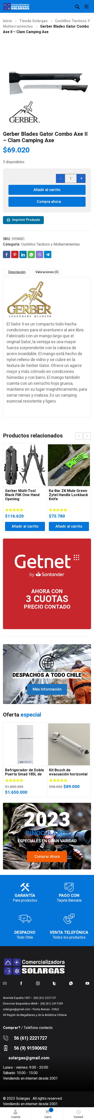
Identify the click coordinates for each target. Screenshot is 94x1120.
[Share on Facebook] (6, 254)
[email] (4, 983)
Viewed (78, 1117)
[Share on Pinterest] (14, 254)
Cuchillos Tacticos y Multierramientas (50, 244)
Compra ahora (49, 201)
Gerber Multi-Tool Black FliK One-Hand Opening (22, 495)
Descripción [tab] (17, 272)
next (87, 436)
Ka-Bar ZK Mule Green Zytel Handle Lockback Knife (68, 495)
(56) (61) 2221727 (44, 998)
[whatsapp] (71, 983)
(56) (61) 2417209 (51, 1004)
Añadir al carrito (47, 190)
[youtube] (87, 983)
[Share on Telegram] (47, 254)
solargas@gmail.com (16, 1009)
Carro (48, 1113)
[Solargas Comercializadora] (16, 6)
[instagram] (38, 983)
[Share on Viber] (39, 254)
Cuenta (15, 1117)
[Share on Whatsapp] (31, 254)
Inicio (7, 21)
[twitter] (54, 983)
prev (79, 436)
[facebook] (21, 983)
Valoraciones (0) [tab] (47, 272)
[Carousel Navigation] (83, 436)
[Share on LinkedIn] (23, 254)
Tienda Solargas (33, 21)
